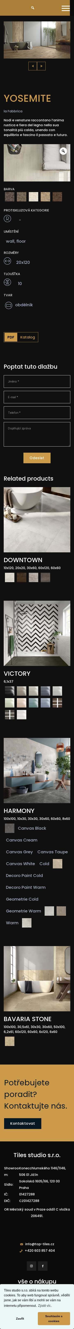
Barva (9, 189)
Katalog (27, 337)
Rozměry (11, 252)
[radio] (10, 197)
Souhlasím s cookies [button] (53, 1319)
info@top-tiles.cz (39, 1244)
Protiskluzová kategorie (26, 210)
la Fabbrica (13, 111)
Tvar (8, 295)
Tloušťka (12, 274)
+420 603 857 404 (40, 1250)
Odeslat (37, 458)
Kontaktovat (22, 1123)
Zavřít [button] (20, 1318)
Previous (32, 66)
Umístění (11, 231)
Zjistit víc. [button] (45, 1305)
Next (41, 66)
